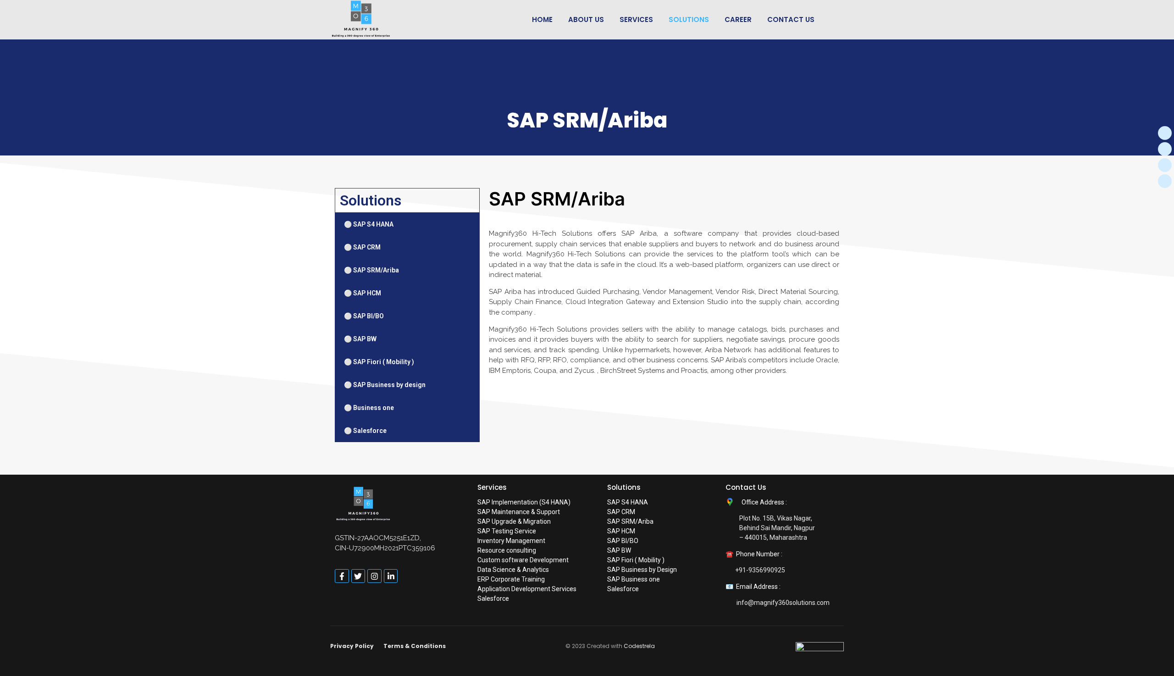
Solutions (689, 19)
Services (636, 19)
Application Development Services (526, 589)
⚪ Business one (369, 407)
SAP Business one (633, 579)
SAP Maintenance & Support (518, 511)
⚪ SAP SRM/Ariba (371, 270)
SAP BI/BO (622, 540)
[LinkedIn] (1165, 181)
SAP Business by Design (642, 569)
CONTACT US (790, 19)
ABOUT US (586, 19)
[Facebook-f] (342, 576)
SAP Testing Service (506, 531)
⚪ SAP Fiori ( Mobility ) (379, 362)
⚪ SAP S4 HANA (368, 224)
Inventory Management (511, 540)
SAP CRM (621, 511)
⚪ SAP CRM (362, 247)
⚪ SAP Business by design (385, 384)
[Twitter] (1165, 149)
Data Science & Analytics (513, 569)
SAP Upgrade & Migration (514, 521)
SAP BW (619, 550)
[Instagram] (1165, 165)
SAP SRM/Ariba (630, 521)
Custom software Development (523, 560)
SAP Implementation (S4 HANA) (523, 502)
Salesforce (493, 598)
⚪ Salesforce (365, 430)
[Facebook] (1165, 133)
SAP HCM (621, 531)
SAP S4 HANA (627, 502)
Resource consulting (506, 550)
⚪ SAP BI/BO (364, 316)
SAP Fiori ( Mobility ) (636, 560)
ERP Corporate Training (511, 579)
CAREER (738, 19)
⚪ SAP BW (360, 339)
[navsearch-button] (838, 20)
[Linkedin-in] (391, 576)
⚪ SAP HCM (362, 293)
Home (542, 19)
